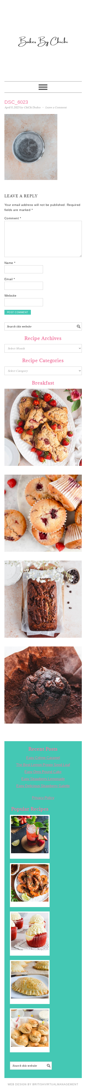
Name (9, 263)
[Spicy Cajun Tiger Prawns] (30, 883)
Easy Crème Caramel (43, 758)
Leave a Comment (56, 107)
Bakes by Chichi (43, 23)
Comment (12, 218)
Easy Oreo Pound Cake (43, 772)
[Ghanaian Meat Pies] (30, 979)
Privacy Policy (43, 798)
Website (10, 295)
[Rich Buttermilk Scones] (30, 1028)
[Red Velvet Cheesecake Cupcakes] (30, 931)
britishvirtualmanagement (55, 1084)
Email (9, 279)
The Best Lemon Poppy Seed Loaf (43, 765)
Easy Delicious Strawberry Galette (43, 786)
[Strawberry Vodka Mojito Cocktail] (30, 834)
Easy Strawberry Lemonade (43, 779)
